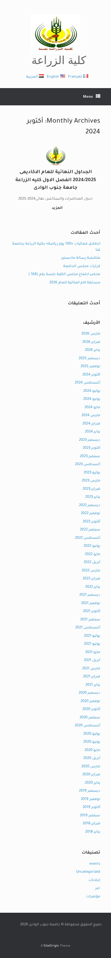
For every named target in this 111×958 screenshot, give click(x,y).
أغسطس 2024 (87, 383)
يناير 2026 (92, 350)
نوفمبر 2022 (90, 514)
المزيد (57, 208)
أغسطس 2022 (87, 538)
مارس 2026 (90, 334)
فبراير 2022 (91, 579)
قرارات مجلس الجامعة (81, 267)
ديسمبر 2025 (89, 359)
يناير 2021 (92, 685)
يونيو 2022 (92, 546)
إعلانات (94, 881)
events (94, 864)
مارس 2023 (91, 481)
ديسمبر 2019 (89, 791)
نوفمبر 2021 (90, 604)
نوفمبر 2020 (90, 702)
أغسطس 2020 (87, 726)
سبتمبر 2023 (90, 457)
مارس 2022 (91, 571)
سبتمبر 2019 (90, 816)
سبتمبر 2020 (90, 718)
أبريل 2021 (92, 661)
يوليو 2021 (92, 636)
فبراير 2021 (91, 677)
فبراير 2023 (91, 489)
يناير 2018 (92, 832)
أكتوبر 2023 (91, 448)
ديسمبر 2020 (89, 693)
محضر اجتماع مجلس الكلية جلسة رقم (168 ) (64, 275)
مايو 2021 (92, 653)
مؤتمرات (93, 897)
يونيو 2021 (92, 644)
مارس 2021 (91, 669)
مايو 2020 (92, 751)
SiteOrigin (51, 946)
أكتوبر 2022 (91, 522)
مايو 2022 (92, 555)
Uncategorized (88, 872)
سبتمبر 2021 (90, 620)
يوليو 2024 (91, 391)
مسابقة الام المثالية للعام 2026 (74, 283)
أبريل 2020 (91, 759)
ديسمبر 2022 (89, 506)
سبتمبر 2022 (90, 530)
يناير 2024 (92, 432)
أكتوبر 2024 (91, 375)
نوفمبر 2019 (90, 800)
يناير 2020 (92, 783)
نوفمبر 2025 (90, 367)
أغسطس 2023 (87, 465)
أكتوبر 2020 (91, 710)
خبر (97, 889)
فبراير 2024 (91, 424)
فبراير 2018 (91, 824)
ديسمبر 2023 (89, 440)
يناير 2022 (92, 587)
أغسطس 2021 (87, 628)
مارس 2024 (90, 416)
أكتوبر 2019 (91, 808)
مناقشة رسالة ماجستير (80, 258)
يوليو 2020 (91, 734)
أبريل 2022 (92, 563)
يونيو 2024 (91, 399)
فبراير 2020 (91, 775)
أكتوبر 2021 (91, 612)
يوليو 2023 (92, 473)
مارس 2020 (90, 767)
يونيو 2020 (91, 742)
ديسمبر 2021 (89, 595)
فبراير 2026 (91, 342)
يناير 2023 (92, 497)
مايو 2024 (92, 408)
